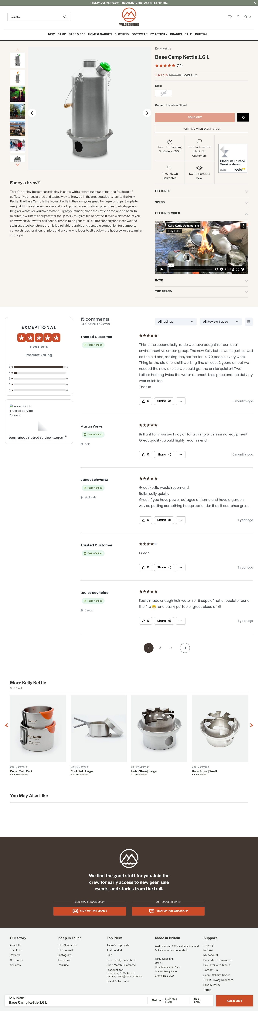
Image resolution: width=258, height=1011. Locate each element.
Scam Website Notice (216, 975)
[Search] (65, 17)
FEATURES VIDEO (167, 213)
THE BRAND (163, 291)
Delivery (208, 945)
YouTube (63, 965)
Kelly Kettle (163, 49)
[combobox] (39, 17)
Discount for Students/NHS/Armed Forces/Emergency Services (124, 973)
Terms (207, 990)
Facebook (64, 960)
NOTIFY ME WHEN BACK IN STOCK (201, 128)
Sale (109, 955)
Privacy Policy (211, 985)
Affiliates (15, 965)
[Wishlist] (230, 17)
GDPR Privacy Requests (218, 980)
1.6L (163, 93)
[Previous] (32, 113)
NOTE (159, 280)
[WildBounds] (129, 17)
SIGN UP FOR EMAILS (93, 911)
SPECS (160, 202)
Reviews (15, 955)
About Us (16, 945)
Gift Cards (16, 960)
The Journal (65, 950)
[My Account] (238, 16)
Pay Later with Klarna (216, 965)
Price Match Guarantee (121, 965)
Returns (208, 950)
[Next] (147, 113)
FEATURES (162, 191)
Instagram (64, 955)
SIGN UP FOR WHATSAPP (172, 911)
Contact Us (210, 970)
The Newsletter (67, 945)
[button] (62, 34)
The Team (16, 950)
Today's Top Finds (118, 945)
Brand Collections (118, 981)
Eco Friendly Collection (121, 960)
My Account (210, 955)
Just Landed (114, 950)
